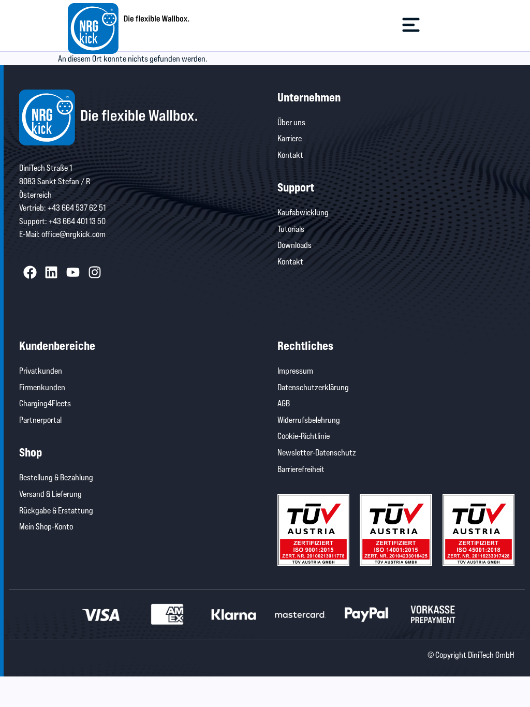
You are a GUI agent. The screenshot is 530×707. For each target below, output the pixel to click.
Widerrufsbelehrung (308, 419)
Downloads (294, 244)
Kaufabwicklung (303, 212)
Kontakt (290, 154)
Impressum (295, 370)
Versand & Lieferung (50, 493)
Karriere (289, 138)
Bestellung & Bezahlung (56, 477)
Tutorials (290, 228)
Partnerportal (40, 419)
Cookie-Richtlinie (303, 435)
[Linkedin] (52, 272)
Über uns (291, 122)
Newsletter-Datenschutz (316, 452)
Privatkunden (40, 370)
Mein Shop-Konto (46, 526)
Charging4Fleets (45, 403)
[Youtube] (73, 272)
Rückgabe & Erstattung (56, 510)
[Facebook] (30, 272)
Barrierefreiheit (301, 469)
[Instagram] (95, 272)
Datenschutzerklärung (313, 387)
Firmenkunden (42, 387)
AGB (283, 403)
